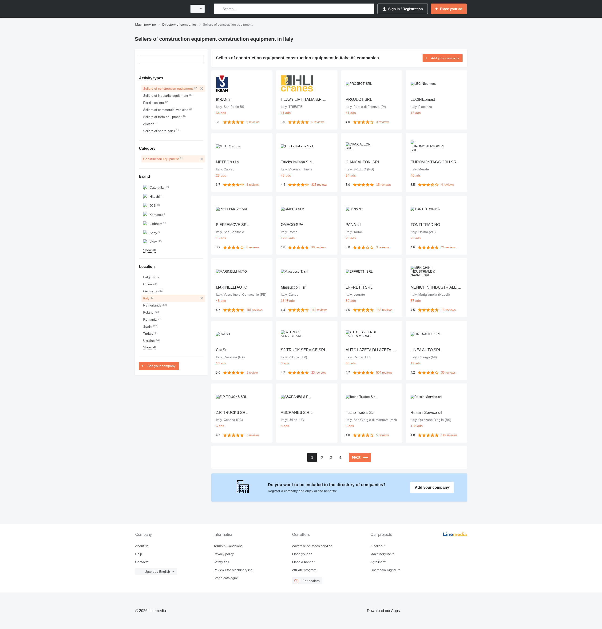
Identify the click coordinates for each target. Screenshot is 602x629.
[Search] (219, 9)
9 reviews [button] (252, 122)
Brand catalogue (226, 578)
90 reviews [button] (318, 247)
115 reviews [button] (319, 310)
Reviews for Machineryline (233, 570)
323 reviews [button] (319, 184)
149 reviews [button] (449, 435)
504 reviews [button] (384, 372)
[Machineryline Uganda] (160, 8)
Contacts (141, 562)
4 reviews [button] (447, 184)
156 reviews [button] (384, 310)
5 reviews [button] (382, 435)
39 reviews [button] (448, 372)
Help (138, 554)
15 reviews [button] (383, 184)
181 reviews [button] (254, 310)
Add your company (161, 366)
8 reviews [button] (252, 247)
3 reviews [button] (382, 122)
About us (141, 546)
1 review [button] (252, 372)
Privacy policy (224, 554)
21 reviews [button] (448, 247)
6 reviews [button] (317, 122)
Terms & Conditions (228, 546)
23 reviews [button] (318, 372)
